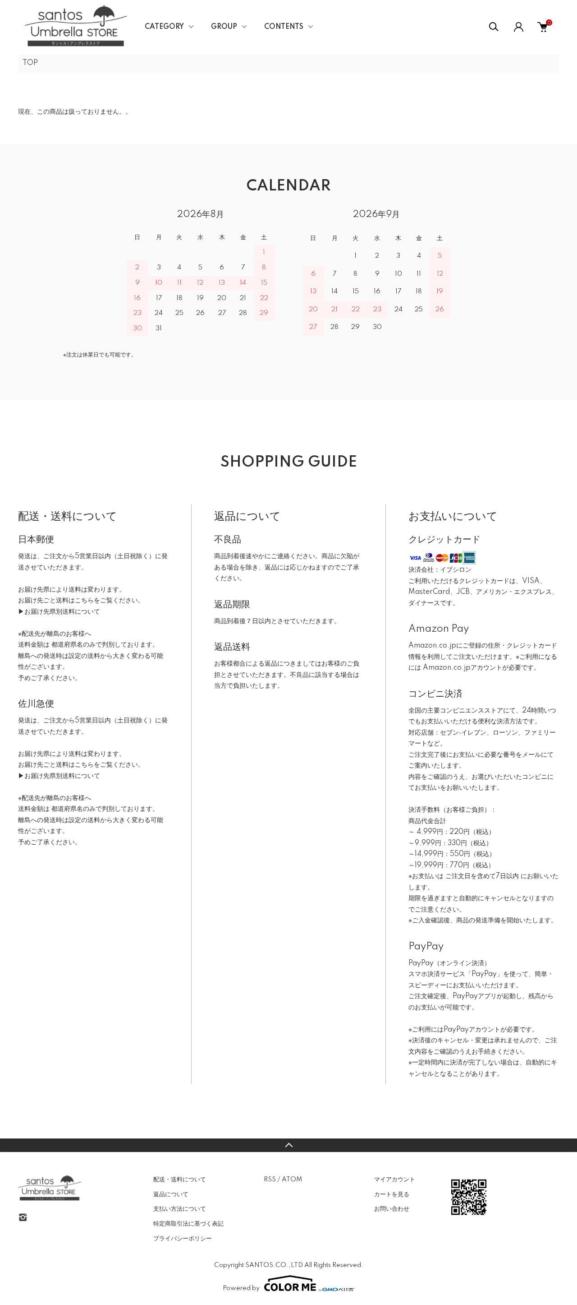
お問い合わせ (391, 1209)
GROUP (224, 27)
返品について (170, 1194)
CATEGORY (164, 27)
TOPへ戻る (288, 1145)
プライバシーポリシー (182, 1239)
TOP (30, 63)
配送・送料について (179, 1179)
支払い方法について (179, 1209)
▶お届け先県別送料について (59, 611)
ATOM (292, 1179)
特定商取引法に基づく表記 (188, 1224)
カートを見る (391, 1194)
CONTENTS (283, 27)
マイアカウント (394, 1179)
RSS (270, 1179)
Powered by (241, 1288)
